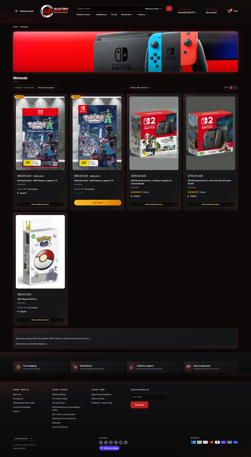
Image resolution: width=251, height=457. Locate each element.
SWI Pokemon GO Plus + (27, 299)
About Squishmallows (101, 394)
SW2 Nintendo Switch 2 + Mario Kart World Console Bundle (209, 182)
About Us (17, 394)
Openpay (56, 422)
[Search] (169, 8)
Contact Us (18, 398)
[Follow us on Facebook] (101, 442)
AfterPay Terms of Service (64, 418)
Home (15, 27)
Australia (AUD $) (21, 438)
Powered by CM (19, 448)
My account (211, 12)
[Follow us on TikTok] (126, 442)
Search (16, 411)
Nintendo (24, 27)
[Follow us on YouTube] (121, 442)
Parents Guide (98, 398)
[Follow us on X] (106, 442)
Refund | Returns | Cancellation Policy (66, 408)
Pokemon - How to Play (102, 402)
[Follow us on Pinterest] (116, 442)
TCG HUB (114, 14)
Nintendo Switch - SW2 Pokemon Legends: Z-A (37, 180)
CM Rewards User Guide (24, 402)
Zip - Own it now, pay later (64, 414)
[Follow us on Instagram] (111, 442)
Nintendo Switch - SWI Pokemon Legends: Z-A (93, 180)
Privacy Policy (58, 402)
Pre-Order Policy (59, 398)
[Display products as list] (235, 88)
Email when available (40, 204)
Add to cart (97, 203)
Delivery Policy (59, 394)
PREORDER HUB (101, 14)
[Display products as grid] (231, 88)
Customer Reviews (21, 407)
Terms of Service (60, 427)
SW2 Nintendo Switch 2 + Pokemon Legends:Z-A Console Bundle (151, 182)
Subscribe (139, 405)
